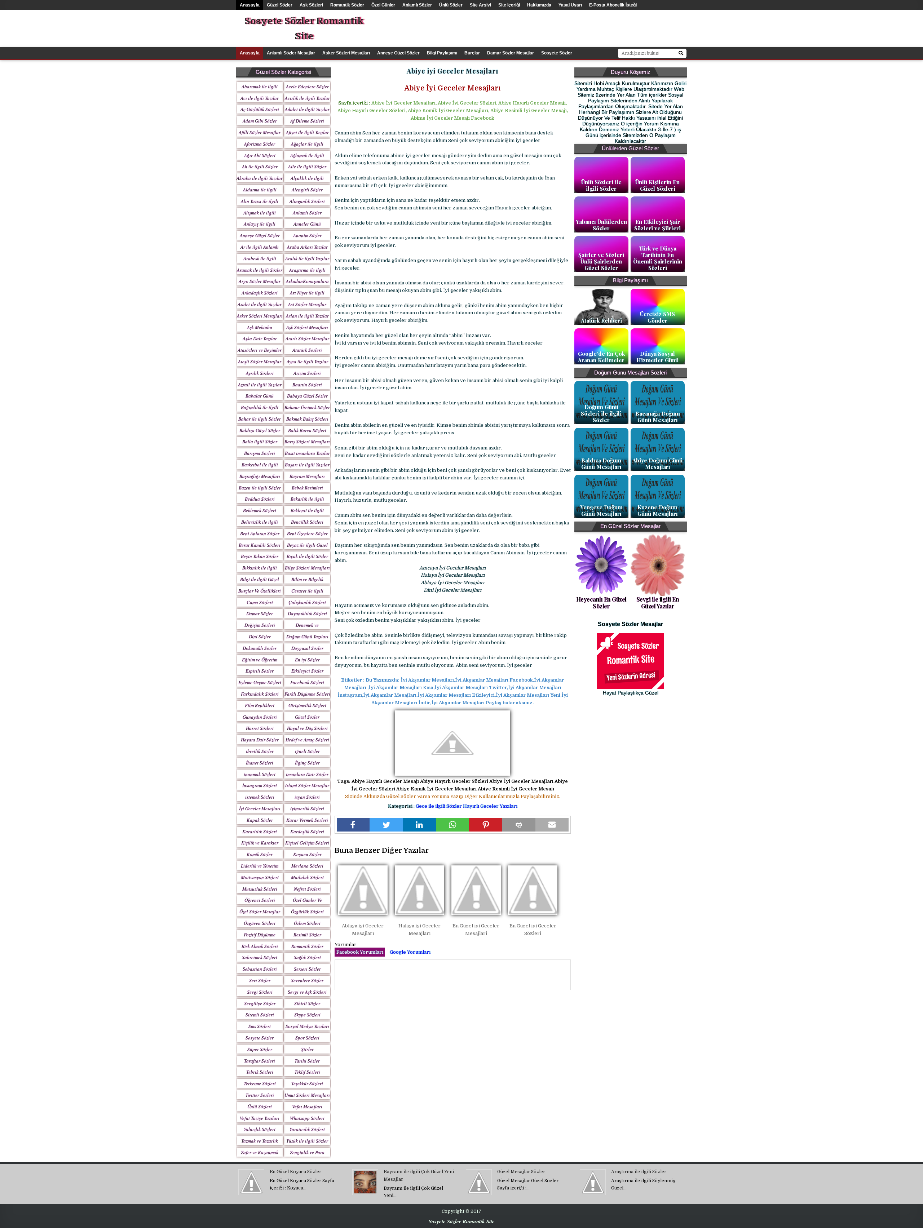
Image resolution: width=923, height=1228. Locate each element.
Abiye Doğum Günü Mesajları (657, 463)
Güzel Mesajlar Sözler (521, 1171)
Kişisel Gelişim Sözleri (307, 842)
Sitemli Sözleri (260, 1014)
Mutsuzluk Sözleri (259, 889)
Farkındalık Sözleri (260, 694)
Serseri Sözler (307, 969)
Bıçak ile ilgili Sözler (307, 556)
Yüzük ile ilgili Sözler (307, 1141)
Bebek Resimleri (307, 487)
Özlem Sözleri (307, 923)
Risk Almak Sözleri (260, 946)
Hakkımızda (539, 5)
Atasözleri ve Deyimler (260, 350)
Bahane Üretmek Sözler (307, 407)
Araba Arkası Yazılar (307, 247)
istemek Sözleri (259, 797)
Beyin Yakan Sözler (259, 556)
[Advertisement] (578, 26)
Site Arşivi (480, 5)
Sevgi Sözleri (260, 992)
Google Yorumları (410, 952)
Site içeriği (509, 5)
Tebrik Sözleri (259, 1072)
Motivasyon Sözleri (260, 877)
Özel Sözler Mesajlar (259, 911)
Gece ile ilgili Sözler (439, 806)
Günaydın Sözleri (260, 717)
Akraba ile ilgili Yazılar (260, 178)
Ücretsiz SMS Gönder (657, 317)
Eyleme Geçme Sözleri (259, 682)
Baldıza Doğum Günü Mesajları (601, 463)
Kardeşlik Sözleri (307, 831)
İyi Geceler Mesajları (260, 808)
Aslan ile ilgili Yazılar (307, 315)
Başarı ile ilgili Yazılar (307, 464)
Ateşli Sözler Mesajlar (259, 361)
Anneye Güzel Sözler (398, 53)
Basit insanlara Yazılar (307, 453)
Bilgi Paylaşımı (442, 53)
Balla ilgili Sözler (259, 441)
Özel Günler (383, 5)
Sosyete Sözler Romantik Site (303, 28)
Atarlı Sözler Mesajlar (307, 338)
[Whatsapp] (452, 825)
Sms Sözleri (259, 1026)
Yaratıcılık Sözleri (307, 1129)
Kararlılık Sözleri (259, 831)
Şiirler (307, 1049)
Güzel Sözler (279, 5)
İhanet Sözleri (259, 762)
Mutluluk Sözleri (307, 877)
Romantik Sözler (347, 5)
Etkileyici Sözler (307, 671)
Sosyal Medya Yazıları (307, 1026)
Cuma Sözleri (260, 602)
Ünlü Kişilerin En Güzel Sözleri (657, 185)
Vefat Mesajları (307, 1106)
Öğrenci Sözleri (259, 900)
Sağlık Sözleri (307, 957)
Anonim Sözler (307, 235)
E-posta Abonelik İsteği (613, 5)
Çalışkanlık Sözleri (307, 602)
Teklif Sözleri (307, 1072)
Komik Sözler (260, 854)
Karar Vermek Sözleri (307, 820)
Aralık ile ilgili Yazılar (307, 258)
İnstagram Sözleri (259, 785)
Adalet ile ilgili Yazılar (307, 109)
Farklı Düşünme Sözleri (307, 694)
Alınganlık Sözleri (307, 201)
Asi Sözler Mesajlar (307, 304)
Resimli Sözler (307, 934)
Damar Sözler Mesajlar (510, 53)
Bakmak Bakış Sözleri (307, 419)
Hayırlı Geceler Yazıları (490, 806)
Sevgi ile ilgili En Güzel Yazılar (657, 602)
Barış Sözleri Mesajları (307, 441)
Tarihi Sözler (307, 1061)
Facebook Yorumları (359, 952)
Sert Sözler (259, 980)
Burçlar (472, 53)
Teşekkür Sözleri (307, 1083)
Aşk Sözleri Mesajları (307, 327)
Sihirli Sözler (307, 1003)
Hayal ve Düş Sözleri (307, 728)
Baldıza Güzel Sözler (259, 430)
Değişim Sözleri (259, 625)
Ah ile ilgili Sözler (260, 166)
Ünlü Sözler (451, 5)
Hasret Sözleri (260, 728)
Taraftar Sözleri (259, 1061)
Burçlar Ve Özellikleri (259, 591)
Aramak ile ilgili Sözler (259, 270)
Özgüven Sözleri (259, 923)
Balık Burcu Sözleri (307, 430)
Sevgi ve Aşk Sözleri (307, 992)
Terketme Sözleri (260, 1083)
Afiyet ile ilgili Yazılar (307, 132)
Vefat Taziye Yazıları (259, 1118)
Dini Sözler (260, 636)
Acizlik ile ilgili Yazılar (307, 98)
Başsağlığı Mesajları (259, 476)
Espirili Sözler (260, 671)
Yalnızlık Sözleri (259, 1129)
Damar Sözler (259, 613)
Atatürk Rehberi (601, 320)
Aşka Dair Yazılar (260, 338)
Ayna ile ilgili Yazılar (307, 361)
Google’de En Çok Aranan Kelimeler (601, 357)
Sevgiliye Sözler (259, 1003)
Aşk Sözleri (311, 5)
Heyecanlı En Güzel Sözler (601, 602)
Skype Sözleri (307, 1014)
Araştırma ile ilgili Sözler (638, 1171)
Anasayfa (250, 5)
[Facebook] (353, 825)
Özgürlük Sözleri (307, 911)
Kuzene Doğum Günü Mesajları (657, 510)
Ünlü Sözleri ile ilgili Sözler (601, 185)
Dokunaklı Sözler (260, 648)
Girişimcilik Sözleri (307, 705)
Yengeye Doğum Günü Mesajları (601, 510)
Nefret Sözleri (307, 889)
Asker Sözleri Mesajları (346, 53)
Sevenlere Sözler (307, 980)
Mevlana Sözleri (307, 866)
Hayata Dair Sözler (260, 739)
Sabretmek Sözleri (259, 957)
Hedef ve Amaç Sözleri (307, 739)
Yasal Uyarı (570, 5)
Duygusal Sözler (307, 648)
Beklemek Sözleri (259, 510)
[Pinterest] (485, 825)
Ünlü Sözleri (259, 1106)
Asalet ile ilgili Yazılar (260, 304)
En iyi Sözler (307, 659)
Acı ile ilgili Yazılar (259, 98)
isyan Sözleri (307, 797)
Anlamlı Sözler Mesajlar (291, 53)
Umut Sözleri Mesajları (307, 1095)
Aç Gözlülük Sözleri (259, 109)
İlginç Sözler (307, 762)
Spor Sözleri (307, 1037)
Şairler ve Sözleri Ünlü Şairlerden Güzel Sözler (601, 261)
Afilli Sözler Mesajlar (260, 132)
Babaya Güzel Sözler (307, 396)
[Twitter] (386, 825)
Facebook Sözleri (307, 682)
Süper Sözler (259, 1049)
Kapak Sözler (260, 820)
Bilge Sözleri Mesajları (307, 567)
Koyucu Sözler (307, 854)
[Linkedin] (419, 825)
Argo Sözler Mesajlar (260, 281)
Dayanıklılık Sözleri (307, 613)
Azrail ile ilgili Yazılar (260, 384)
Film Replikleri (259, 705)
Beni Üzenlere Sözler (307, 533)
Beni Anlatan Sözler (259, 533)
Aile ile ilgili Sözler (307, 166)
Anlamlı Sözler (417, 5)
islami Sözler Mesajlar (307, 785)
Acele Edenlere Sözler (307, 86)
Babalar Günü (260, 396)
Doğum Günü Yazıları (307, 636)
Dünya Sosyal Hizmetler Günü (657, 357)
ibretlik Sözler (260, 751)
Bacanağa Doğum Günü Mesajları (657, 417)
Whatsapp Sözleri (307, 1118)
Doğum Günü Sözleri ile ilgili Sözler (601, 413)
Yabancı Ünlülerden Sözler (601, 225)
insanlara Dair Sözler (307, 774)
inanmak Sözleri (259, 774)
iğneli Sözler (307, 751)
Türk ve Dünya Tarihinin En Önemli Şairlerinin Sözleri (657, 258)
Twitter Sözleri (260, 1095)
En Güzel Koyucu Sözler (295, 1171)
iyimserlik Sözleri (307, 808)
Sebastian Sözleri (260, 969)
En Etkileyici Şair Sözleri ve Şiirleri (657, 225)
